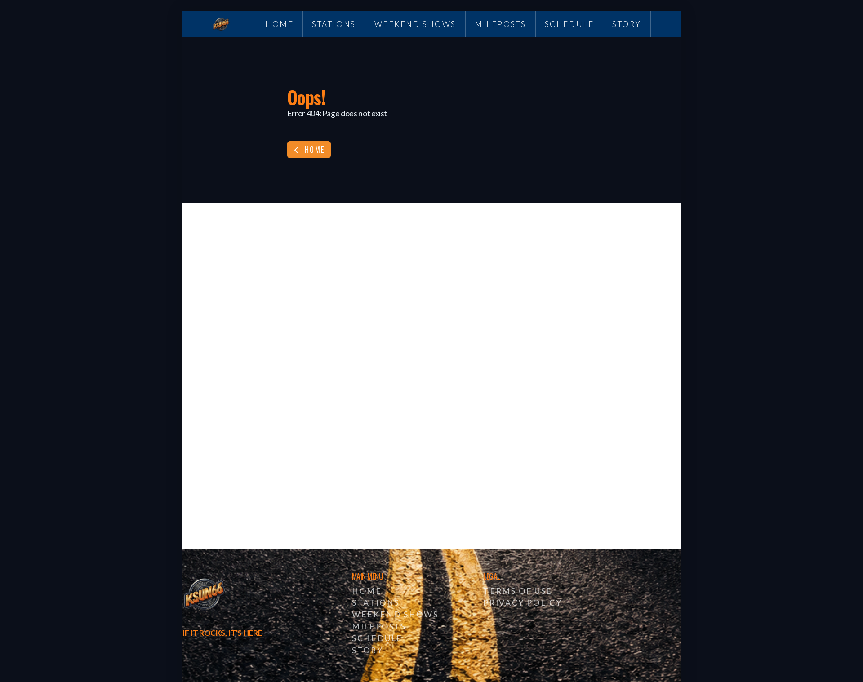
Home (313, 149)
